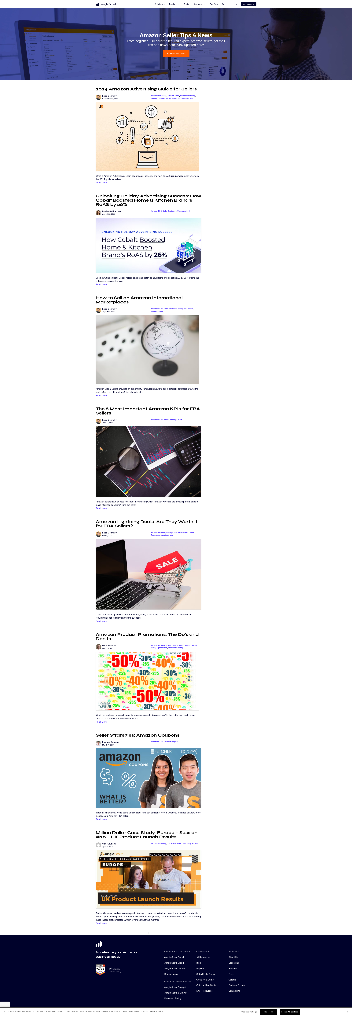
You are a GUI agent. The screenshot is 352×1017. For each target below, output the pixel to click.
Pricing (187, 4)
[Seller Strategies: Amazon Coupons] (148, 778)
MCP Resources (204, 990)
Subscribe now (176, 53)
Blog (198, 962)
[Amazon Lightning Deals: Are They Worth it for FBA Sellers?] (148, 574)
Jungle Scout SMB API (175, 992)
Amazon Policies (158, 645)
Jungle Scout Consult (174, 968)
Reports (200, 968)
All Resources (203, 957)
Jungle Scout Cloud (174, 962)
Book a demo (171, 974)
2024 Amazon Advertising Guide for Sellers (146, 89)
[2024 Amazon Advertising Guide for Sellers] (147, 136)
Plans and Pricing (172, 998)
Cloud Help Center (205, 979)
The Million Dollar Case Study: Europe (182, 843)
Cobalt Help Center (205, 974)
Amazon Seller (173, 96)
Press (231, 974)
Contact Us (234, 990)
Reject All (268, 1012)
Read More (101, 182)
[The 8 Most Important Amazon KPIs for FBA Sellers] (148, 461)
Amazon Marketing (159, 96)
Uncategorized (187, 98)
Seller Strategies (173, 98)
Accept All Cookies (289, 1012)
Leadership (234, 962)
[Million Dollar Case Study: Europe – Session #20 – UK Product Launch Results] (148, 879)
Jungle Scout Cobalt (174, 957)
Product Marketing (187, 96)
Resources (200, 4)
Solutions (160, 4)
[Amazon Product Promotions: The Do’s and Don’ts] (147, 681)
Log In (234, 4)
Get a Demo (248, 4)
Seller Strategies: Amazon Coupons (137, 735)
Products (174, 4)
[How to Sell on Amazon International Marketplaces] (147, 349)
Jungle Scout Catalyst (175, 987)
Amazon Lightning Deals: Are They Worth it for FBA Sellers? (146, 524)
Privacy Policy (156, 1011)
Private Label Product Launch (177, 645)
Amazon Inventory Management (164, 532)
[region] (176, 1012)
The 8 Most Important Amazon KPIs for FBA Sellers (148, 411)
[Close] (348, 1012)
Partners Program (237, 985)
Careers (232, 979)
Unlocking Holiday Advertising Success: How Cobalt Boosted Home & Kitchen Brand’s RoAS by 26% (148, 200)
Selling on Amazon (185, 309)
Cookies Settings (249, 1012)
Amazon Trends (170, 309)
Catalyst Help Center (206, 985)
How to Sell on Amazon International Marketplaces (139, 300)
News (166, 420)
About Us (233, 957)
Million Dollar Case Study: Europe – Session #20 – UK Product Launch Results (146, 835)
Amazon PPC (156, 211)
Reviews (233, 968)
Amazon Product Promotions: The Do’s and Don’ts (147, 636)
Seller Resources (158, 98)
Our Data (214, 4)
